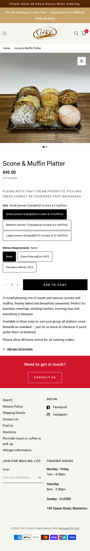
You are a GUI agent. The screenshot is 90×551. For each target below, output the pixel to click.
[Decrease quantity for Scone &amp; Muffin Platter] (6, 284)
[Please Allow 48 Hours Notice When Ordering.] (45, 4)
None (9, 256)
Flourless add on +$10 (19, 267)
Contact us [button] (45, 377)
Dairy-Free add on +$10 (35, 256)
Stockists (9, 432)
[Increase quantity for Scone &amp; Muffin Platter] (17, 284)
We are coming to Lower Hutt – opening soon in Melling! (45, 15)
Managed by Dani (69, 528)
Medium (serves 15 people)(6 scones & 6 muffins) (37, 224)
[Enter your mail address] (39, 477)
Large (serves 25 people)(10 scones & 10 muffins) (37, 235)
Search (7, 400)
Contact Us (10, 419)
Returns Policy (13, 406)
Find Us (8, 426)
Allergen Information (17, 450)
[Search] (76, 33)
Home (6, 48)
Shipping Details (14, 413)
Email (6, 469)
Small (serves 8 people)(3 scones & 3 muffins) (35, 214)
